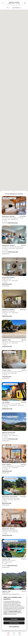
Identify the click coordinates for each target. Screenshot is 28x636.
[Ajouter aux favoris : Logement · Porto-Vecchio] (24, 414)
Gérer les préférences (14, 626)
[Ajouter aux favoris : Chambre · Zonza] (24, 352)
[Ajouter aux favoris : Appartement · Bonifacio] (24, 198)
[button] (13, 223)
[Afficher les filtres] (24, 3)
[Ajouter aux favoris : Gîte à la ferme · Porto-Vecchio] (24, 478)
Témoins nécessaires (14, 623)
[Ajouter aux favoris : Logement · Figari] (24, 322)
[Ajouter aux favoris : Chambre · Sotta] (24, 541)
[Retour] (3, 3)
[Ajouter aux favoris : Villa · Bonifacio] (24, 384)
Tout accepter (14, 619)
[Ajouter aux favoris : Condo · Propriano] (24, 446)
